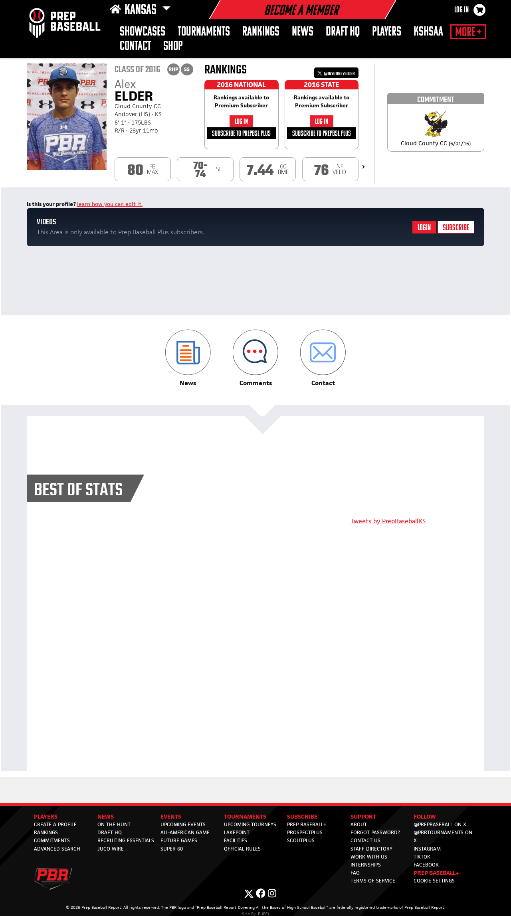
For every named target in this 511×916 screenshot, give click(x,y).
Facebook (426, 864)
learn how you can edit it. (110, 204)
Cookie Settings (434, 880)
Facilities (235, 840)
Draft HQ (343, 32)
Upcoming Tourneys (250, 824)
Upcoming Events (183, 824)
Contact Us (365, 840)
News (302, 32)
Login (424, 228)
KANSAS (142, 10)
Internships (366, 864)
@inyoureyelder (339, 73)
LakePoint (237, 832)
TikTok (422, 856)
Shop (173, 46)
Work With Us (369, 856)
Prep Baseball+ (307, 824)
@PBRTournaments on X (443, 836)
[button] (188, 358)
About (359, 824)
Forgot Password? (375, 832)
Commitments (52, 840)
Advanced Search (57, 848)
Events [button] (170, 816)
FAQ (355, 872)
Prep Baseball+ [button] (436, 872)
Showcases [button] (142, 32)
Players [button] (386, 32)
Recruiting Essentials (125, 840)
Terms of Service (373, 880)
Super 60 (171, 848)
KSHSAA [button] (428, 32)
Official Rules (242, 848)
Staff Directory (371, 848)
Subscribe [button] (302, 816)
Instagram (427, 848)
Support (363, 816)
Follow (425, 816)
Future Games (178, 840)
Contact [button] (135, 46)
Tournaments (204, 32)
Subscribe (456, 228)
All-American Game (185, 832)
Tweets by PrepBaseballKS (388, 521)
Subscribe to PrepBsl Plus (241, 134)
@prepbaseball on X (440, 824)
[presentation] (363, 167)
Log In (461, 10)
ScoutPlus (301, 840)
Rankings (260, 32)
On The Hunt (114, 824)
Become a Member (301, 11)
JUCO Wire (110, 848)
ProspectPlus (305, 832)
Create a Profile (55, 824)
